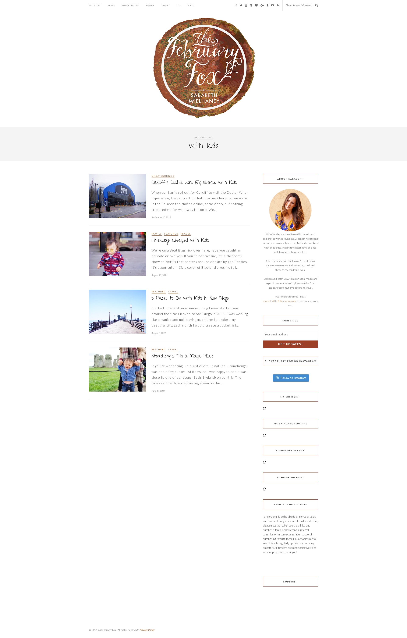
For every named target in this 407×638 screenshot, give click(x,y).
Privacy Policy (147, 629)
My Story (95, 5)
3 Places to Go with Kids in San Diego (190, 298)
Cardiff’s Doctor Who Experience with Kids (194, 183)
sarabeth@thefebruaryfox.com (279, 301)
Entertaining (130, 5)
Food (191, 5)
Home (111, 5)
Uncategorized (163, 176)
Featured (171, 233)
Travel (165, 5)
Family (150, 5)
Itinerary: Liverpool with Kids (180, 241)
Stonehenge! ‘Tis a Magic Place (182, 356)
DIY (179, 5)
